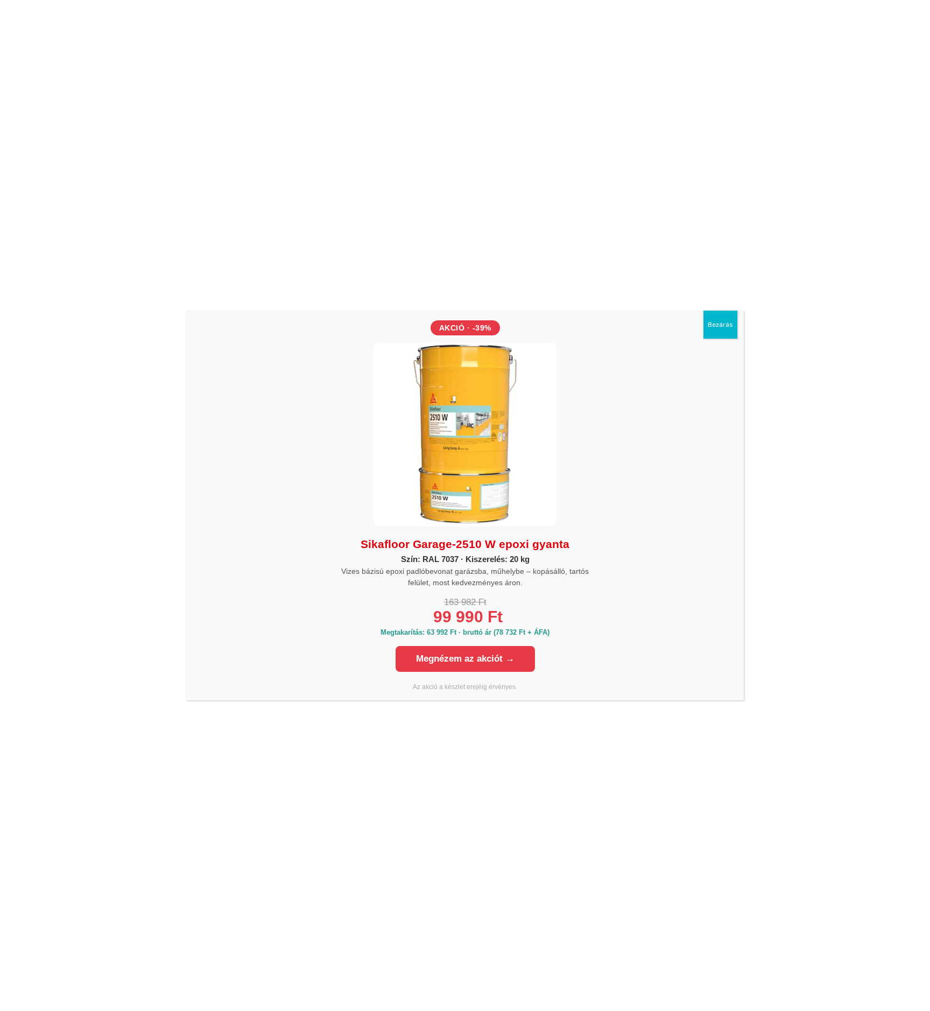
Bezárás (720, 324)
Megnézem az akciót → (465, 659)
